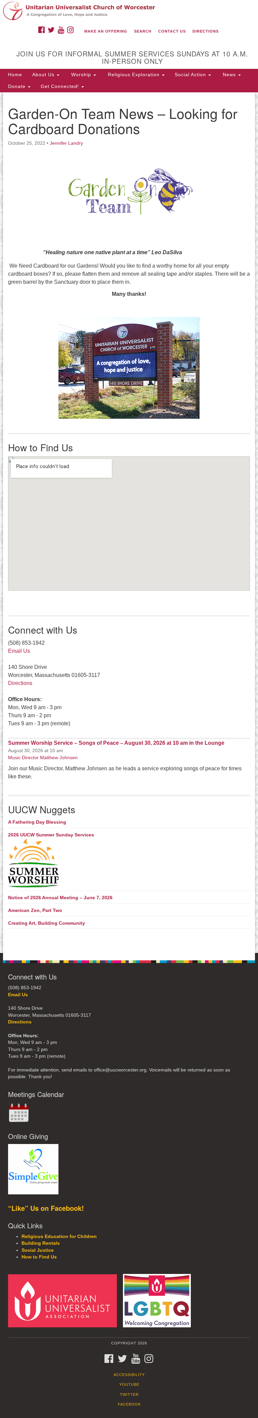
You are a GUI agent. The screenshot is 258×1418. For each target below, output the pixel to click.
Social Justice (38, 1250)
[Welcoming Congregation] (159, 1300)
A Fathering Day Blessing (37, 822)
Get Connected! (61, 86)
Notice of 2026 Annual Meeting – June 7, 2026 (60, 897)
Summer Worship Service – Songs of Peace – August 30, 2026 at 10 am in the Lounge (116, 743)
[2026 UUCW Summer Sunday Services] (129, 863)
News (229, 74)
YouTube (129, 1384)
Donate (17, 86)
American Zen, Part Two (35, 910)
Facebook (129, 1404)
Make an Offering (105, 31)
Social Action (191, 74)
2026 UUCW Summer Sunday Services (51, 834)
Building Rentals (41, 1243)
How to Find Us (39, 1257)
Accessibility (129, 1375)
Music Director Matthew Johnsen (43, 757)
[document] (129, 522)
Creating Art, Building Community (46, 923)
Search (143, 31)
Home (15, 74)
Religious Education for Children (59, 1236)
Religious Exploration (133, 74)
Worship (81, 74)
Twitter (129, 1394)
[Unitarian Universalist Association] (65, 1300)
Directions (205, 31)
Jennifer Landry (66, 143)
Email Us (19, 651)
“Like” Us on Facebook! (46, 1208)
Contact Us (172, 31)
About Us (44, 74)
